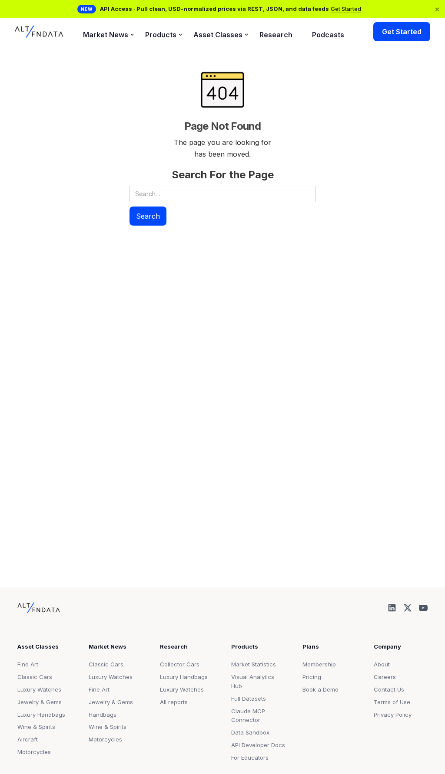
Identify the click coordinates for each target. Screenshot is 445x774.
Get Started (346, 8)
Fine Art (27, 664)
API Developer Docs (258, 744)
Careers (385, 676)
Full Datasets (248, 698)
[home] (39, 32)
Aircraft (27, 739)
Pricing (311, 676)
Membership (319, 664)
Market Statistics (253, 664)
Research (275, 34)
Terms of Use (392, 702)
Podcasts (328, 34)
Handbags (102, 714)
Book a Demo (320, 689)
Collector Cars (179, 664)
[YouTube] (423, 607)
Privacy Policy (393, 714)
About (382, 664)
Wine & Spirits (36, 726)
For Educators (250, 757)
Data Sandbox (250, 732)
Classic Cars (34, 676)
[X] (407, 607)
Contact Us (389, 689)
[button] (104, 31)
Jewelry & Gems (39, 702)
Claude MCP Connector (248, 716)
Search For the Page (223, 174)
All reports (174, 702)
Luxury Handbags (41, 714)
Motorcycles (34, 751)
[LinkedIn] (392, 607)
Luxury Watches (39, 689)
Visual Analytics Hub (252, 681)
